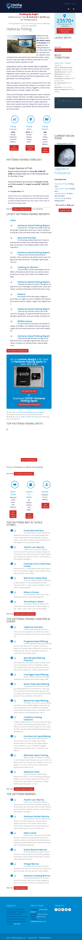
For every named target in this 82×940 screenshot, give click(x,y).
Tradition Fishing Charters (33, 718)
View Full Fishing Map (29, 460)
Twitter (62, 909)
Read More (16, 924)
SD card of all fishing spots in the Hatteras (30, 412)
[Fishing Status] (14, 6)
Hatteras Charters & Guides (24, 789)
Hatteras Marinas (20, 888)
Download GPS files (60, 184)
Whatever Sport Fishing (36, 755)
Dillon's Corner (31, 592)
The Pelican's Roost (34, 601)
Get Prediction (14, 148)
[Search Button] (69, 9)
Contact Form (40, 917)
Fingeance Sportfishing (36, 641)
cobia (13, 220)
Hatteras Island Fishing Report (34, 225)
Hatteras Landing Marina (37, 875)
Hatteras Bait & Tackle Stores (24, 614)
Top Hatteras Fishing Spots (24, 474)
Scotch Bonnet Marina (35, 849)
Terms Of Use (32, 938)
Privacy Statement (45, 938)
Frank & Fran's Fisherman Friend (37, 565)
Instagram (59, 909)
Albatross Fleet (32, 771)
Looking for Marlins (28, 267)
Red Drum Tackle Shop (35, 578)
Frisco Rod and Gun (34, 530)
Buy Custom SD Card (29, 391)
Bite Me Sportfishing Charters (34, 659)
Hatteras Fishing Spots (63, 50)
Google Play (32, 26)
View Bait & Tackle (13, 514)
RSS (69, 909)
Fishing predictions (60, 193)
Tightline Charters (33, 627)
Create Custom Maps (61, 189)
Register (67, 4)
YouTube (66, 909)
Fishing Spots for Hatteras (65, 25)
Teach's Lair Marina (34, 547)
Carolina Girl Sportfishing (37, 736)
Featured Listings (60, 198)
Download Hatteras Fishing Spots (65, 31)
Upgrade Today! (65, 210)
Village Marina (31, 863)
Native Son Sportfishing (36, 700)
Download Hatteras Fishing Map (29, 404)
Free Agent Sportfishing (36, 674)
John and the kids (27, 237)
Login (74, 4)
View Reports (45, 150)
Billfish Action (25, 321)
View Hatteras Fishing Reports (17, 351)
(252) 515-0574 (42, 914)
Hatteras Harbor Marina (36, 816)
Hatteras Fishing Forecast (22, 209)
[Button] (74, 9)
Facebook (56, 909)
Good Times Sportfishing (36, 683)
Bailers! (21, 294)
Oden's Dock (30, 833)
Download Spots (30, 148)
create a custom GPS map (29, 417)
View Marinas (45, 506)
